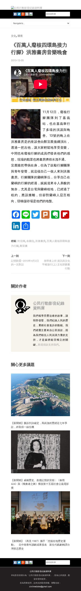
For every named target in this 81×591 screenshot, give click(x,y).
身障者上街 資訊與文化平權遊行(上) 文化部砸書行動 (56, 264)
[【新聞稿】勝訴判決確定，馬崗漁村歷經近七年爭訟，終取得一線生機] (40, 394)
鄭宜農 (24, 245)
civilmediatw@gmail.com (40, 587)
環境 (20, 35)
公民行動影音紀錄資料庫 (48, 306)
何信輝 (21, 241)
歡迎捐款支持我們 (48, 344)
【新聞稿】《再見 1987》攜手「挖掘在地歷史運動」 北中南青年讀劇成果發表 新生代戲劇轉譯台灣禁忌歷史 (40, 544)
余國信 (30, 241)
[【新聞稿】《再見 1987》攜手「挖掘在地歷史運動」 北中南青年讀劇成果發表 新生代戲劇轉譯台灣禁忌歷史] (40, 512)
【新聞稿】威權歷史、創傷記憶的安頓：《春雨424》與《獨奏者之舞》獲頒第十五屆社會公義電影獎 (40, 484)
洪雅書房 (40, 241)
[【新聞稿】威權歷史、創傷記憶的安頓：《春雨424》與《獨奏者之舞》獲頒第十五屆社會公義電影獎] (40, 451)
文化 (13, 35)
